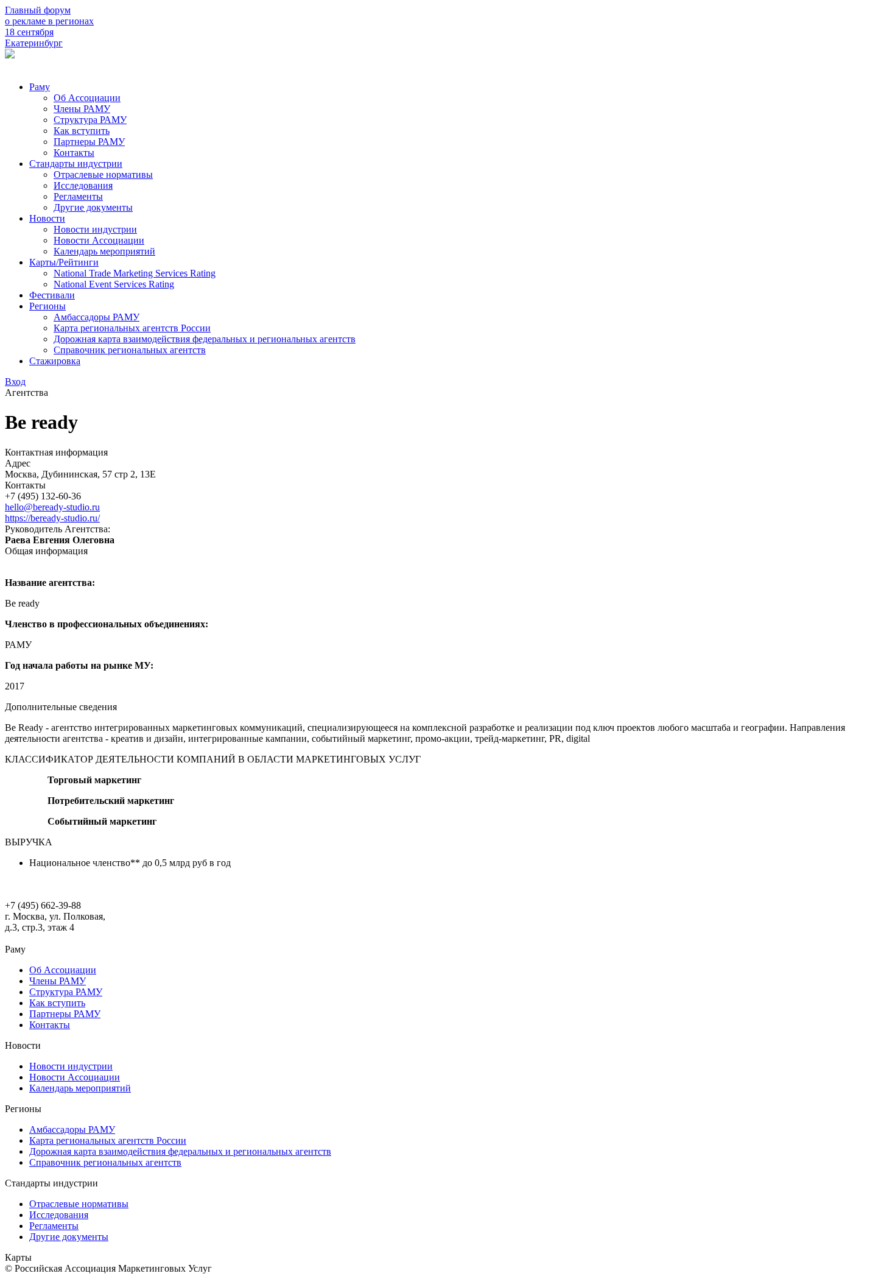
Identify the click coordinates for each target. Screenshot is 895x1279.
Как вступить (82, 130)
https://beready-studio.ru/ (52, 518)
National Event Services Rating (114, 284)
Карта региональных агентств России (132, 328)
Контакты (74, 152)
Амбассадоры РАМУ (96, 317)
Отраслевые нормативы (103, 174)
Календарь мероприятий (104, 251)
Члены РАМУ (82, 109)
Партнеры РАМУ (89, 141)
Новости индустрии (95, 229)
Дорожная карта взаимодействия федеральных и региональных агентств (205, 339)
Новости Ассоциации (99, 240)
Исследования (83, 185)
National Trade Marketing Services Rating (135, 273)
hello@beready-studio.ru (52, 507)
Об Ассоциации (87, 98)
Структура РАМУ (90, 120)
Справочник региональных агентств (130, 350)
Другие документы (93, 207)
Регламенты (78, 196)
